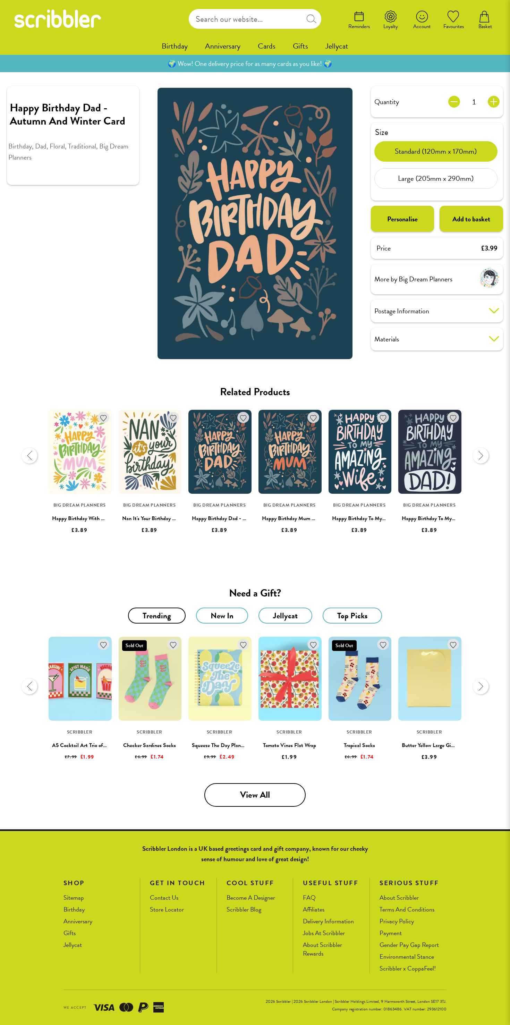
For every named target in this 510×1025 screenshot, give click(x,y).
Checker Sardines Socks (149, 745)
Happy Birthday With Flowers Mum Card (97, 518)
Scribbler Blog (244, 909)
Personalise (402, 218)
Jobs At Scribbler (324, 933)
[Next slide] (480, 456)
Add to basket (471, 218)
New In (222, 615)
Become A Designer (251, 897)
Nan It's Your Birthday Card (152, 518)
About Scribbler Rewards (322, 949)
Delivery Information (328, 921)
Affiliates (313, 909)
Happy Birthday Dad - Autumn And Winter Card (246, 518)
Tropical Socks (359, 745)
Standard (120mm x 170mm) (436, 151)
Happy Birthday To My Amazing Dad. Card (449, 518)
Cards (266, 46)
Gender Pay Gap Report (409, 945)
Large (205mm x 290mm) (436, 178)
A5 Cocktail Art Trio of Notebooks (90, 745)
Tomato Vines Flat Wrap (289, 745)
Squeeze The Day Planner (220, 745)
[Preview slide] (29, 456)
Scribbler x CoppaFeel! (408, 968)
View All (255, 795)
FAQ (309, 897)
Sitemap (73, 897)
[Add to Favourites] (103, 418)
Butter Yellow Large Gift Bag (433, 745)
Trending (157, 615)
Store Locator (167, 909)
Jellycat (336, 46)
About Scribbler (399, 897)
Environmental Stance (407, 956)
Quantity (386, 101)
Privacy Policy (397, 921)
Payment (391, 933)
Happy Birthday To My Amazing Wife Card (379, 518)
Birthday (175, 46)
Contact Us (164, 897)
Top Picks (352, 615)
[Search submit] (311, 19)
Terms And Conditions (407, 909)
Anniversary (222, 46)
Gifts (300, 46)
